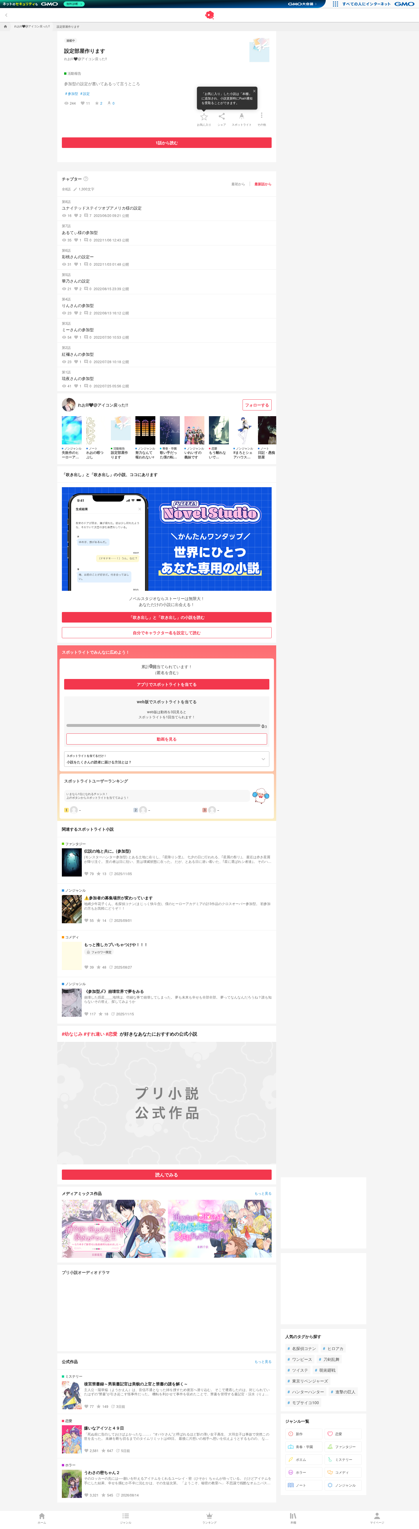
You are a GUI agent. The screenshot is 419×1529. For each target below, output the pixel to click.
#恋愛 (111, 1033)
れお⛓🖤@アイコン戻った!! (85, 58)
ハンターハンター (306, 1391)
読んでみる (166, 1174)
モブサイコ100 (303, 1402)
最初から (238, 183)
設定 (85, 93)
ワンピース (300, 1359)
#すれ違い (94, 1033)
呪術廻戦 (325, 1370)
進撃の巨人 (343, 1391)
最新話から (263, 183)
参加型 (71, 93)
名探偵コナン (302, 1348)
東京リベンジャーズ (308, 1381)
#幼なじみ (72, 1033)
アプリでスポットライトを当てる (167, 684)
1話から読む (167, 142)
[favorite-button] (204, 116)
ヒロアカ (333, 1348)
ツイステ (298, 1370)
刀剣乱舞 (329, 1359)
